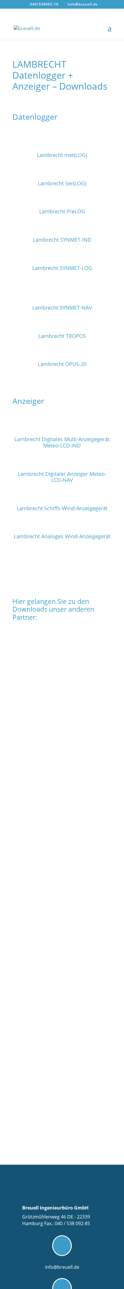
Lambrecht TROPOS (62, 335)
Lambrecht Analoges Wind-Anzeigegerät (62, 536)
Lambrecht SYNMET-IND (62, 239)
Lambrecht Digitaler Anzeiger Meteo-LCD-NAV (62, 477)
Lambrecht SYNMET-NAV (62, 307)
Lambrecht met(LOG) (62, 154)
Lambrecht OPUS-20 (62, 363)
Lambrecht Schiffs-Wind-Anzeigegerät (62, 508)
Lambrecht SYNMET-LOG (62, 268)
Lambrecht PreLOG (62, 211)
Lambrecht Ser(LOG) (62, 183)
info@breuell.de (62, 1267)
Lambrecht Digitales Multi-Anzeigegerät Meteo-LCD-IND (62, 442)
